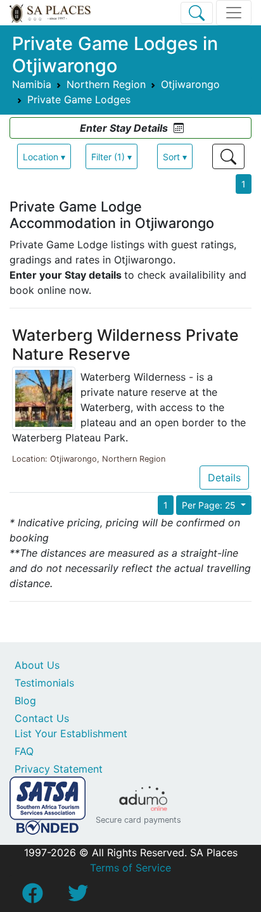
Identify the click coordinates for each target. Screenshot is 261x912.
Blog (25, 700)
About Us (37, 665)
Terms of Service (130, 867)
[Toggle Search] (197, 13)
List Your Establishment (71, 733)
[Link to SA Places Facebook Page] (32, 896)
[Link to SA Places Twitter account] (78, 896)
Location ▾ (44, 156)
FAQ (24, 751)
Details (224, 477)
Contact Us (42, 718)
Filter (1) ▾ (111, 156)
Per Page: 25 (210, 505)
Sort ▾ (175, 156)
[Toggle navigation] (233, 12)
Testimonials (44, 682)
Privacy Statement (59, 769)
